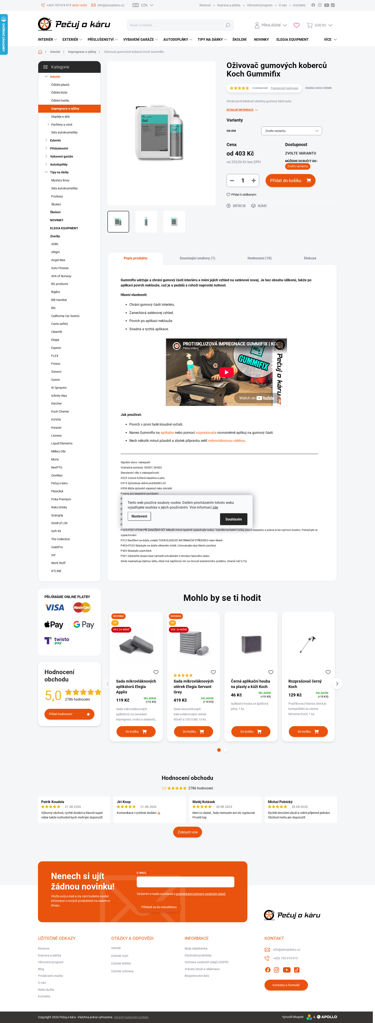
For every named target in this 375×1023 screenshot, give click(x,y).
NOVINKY (56, 220)
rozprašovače (206, 433)
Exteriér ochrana (122, 971)
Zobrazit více (187, 832)
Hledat (228, 25)
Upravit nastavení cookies (131, 1017)
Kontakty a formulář (286, 985)
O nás (283, 5)
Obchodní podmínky (198, 955)
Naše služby (46, 989)
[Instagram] (276, 969)
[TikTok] (296, 969)
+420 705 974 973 (285, 958)
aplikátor (168, 433)
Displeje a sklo (60, 116)
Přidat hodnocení (60, 714)
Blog (41, 969)
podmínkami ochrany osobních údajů (200, 894)
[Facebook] (268, 969)
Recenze (205, 5)
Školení (56, 204)
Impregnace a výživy (65, 108)
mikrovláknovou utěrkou (226, 441)
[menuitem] (48, 39)
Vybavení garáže (61, 156)
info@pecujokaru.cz (286, 949)
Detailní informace (240, 109)
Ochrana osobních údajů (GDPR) (207, 962)
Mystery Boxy (60, 180)
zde (215, 507)
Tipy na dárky (59, 172)
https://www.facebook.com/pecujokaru (313, 4)
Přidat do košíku (285, 180)
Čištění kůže (59, 92)
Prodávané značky (50, 975)
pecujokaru (319, 4)
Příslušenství (59, 148)
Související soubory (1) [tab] (197, 258)
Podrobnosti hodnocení (284, 88)
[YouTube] (287, 969)
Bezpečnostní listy (197, 975)
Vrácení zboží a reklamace (202, 969)
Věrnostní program (259, 5)
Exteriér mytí (119, 956)
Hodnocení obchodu (187, 778)
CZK (144, 5)
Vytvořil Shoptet (293, 1017)
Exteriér (55, 140)
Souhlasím (233, 519)
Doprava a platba (228, 5)
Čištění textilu (60, 100)
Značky (55, 236)
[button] (219, 750)
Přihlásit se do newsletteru (159, 907)
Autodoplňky (58, 164)
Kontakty (299, 5)
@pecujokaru (332, 4)
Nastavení (139, 516)
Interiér (55, 76)
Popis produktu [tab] (135, 258)
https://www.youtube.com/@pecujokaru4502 (328, 4)
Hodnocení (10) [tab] (260, 258)
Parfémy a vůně (61, 124)
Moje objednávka (196, 948)
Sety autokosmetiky (64, 132)
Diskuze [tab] (310, 258)
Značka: (318, 88)
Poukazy (57, 196)
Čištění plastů (60, 84)
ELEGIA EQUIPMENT (64, 228)
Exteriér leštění (121, 963)
